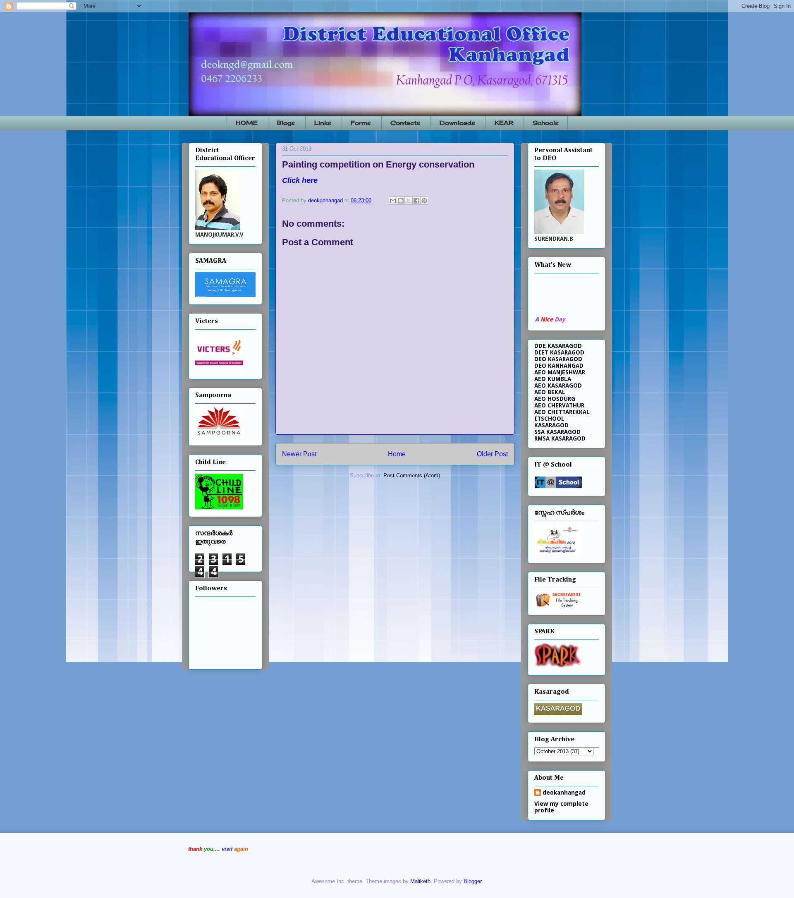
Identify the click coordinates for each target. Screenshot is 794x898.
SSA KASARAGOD (557, 432)
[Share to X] (408, 200)
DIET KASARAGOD (559, 352)
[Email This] (393, 200)
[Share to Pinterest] (424, 200)
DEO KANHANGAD (559, 365)
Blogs (286, 122)
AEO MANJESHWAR (559, 372)
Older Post (492, 453)
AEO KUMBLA (552, 379)
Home (397, 453)
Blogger (472, 881)
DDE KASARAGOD (558, 345)
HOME (247, 122)
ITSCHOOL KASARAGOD (551, 422)
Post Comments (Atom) (411, 475)
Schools (546, 122)
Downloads (457, 122)
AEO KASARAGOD (558, 385)
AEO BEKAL (549, 392)
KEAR (504, 122)
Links (322, 122)
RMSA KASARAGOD (560, 438)
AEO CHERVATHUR (559, 405)
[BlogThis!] (401, 200)
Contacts (405, 122)
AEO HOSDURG (554, 398)
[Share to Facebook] (416, 200)
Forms (361, 122)
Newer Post (299, 453)
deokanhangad (564, 792)
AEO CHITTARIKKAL (562, 412)
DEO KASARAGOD (558, 359)
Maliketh (420, 881)
